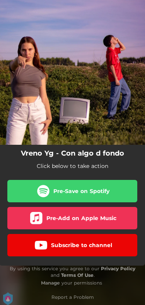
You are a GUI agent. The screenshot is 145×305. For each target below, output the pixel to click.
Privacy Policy (118, 268)
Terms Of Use (77, 275)
